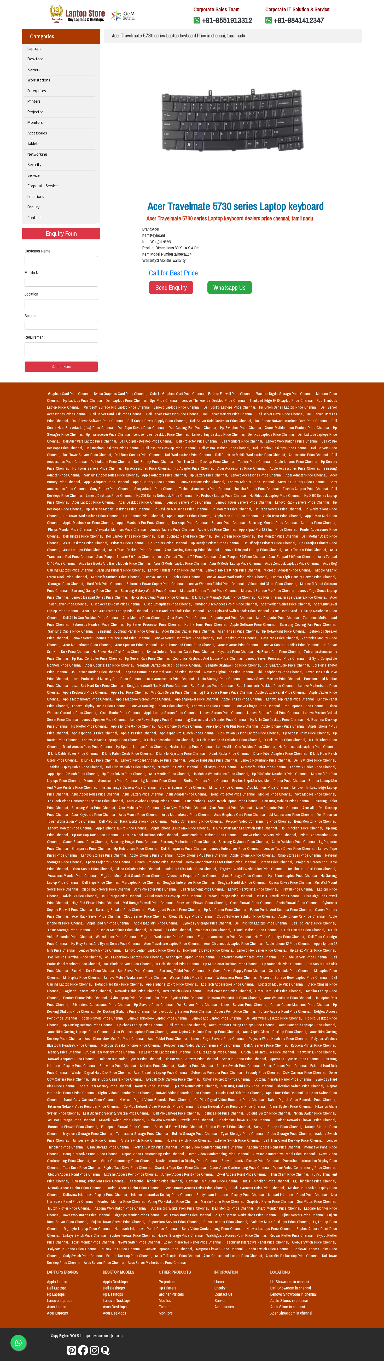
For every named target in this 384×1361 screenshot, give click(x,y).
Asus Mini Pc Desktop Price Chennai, (293, 1255)
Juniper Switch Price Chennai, (95, 1140)
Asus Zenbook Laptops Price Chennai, (293, 563)
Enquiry (33, 207)
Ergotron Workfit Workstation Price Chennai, (252, 869)
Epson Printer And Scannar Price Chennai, (281, 909)
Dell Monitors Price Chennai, (243, 441)
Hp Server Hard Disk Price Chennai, (119, 651)
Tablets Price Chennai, (255, 461)
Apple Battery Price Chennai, (155, 482)
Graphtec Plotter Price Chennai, (271, 1201)
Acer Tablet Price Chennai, (168, 1038)
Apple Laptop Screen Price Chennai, (171, 712)
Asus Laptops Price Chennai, (85, 549)
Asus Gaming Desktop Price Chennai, (193, 549)
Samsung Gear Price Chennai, (94, 807)
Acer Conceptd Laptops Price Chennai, (307, 1025)
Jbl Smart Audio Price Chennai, (287, 665)
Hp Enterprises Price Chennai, (136, 848)
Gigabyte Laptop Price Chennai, (88, 1228)
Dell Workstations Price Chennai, (189, 454)
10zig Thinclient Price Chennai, (267, 1181)
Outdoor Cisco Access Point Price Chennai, (227, 604)
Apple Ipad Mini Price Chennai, (157, 923)
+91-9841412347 (299, 20)
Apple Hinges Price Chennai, (243, 699)
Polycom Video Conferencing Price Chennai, (259, 821)
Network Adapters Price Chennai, (72, 1059)
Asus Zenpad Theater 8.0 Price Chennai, (126, 556)
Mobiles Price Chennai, (275, 794)
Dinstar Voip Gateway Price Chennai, (192, 1059)
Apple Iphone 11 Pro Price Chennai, (122, 828)
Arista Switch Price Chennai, (143, 1140)
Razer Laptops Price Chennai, (226, 1221)
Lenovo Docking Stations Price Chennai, (182, 1011)
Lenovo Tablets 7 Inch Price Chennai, (176, 570)
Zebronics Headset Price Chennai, (98, 624)
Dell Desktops (114, 1288)
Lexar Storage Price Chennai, (70, 930)
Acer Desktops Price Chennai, (142, 502)
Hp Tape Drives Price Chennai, (124, 773)
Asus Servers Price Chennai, (105, 1262)
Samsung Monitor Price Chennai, (274, 522)
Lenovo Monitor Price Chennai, (71, 828)
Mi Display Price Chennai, (82, 977)
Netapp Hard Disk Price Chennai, (119, 984)
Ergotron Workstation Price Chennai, (168, 936)
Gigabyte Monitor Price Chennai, (138, 1215)
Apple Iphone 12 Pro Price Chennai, (172, 984)
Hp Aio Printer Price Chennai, (226, 909)
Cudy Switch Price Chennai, (83, 1255)
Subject (31, 316)
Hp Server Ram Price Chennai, (148, 658)
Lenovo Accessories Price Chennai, (257, 475)
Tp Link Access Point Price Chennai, (285, 1011)
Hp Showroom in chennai (289, 1282)
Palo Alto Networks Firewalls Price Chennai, (181, 1120)
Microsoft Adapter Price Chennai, (288, 570)
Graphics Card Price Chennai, (70, 393)
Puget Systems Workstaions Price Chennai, (246, 1215)
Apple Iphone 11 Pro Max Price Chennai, (181, 828)
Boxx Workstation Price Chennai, (87, 1215)
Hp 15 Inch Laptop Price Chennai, (293, 875)
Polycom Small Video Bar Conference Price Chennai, (203, 1045)
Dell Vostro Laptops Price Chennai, (230, 407)
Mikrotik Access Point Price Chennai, (76, 1188)
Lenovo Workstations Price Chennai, (292, 441)
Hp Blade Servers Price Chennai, (305, 957)
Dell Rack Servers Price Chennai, (139, 454)
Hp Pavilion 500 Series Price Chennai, (182, 509)
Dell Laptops (57, 1288)
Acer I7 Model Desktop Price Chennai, (151, 835)
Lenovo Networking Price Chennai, (253, 889)
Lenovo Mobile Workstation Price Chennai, (136, 977)
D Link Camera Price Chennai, (303, 930)
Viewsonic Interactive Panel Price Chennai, (285, 1154)
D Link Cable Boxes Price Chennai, (74, 753)
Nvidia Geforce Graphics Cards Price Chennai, (181, 651)
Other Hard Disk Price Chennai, (279, 991)
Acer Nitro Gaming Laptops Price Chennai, (79, 1031)
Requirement (35, 337)
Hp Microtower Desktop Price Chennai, (231, 964)
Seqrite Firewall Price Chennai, (229, 1126)
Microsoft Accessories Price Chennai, (111, 780)
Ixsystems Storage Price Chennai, (88, 1133)
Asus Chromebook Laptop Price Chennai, (233, 1255)
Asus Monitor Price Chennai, (170, 773)
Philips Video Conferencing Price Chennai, (213, 1147)
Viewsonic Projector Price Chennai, (193, 875)
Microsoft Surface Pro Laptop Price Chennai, (118, 407)
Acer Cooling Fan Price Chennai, (110, 665)
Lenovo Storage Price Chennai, (104, 855)
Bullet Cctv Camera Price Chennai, (118, 1079)
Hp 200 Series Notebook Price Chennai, (165, 495)
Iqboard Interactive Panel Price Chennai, (298, 1194)
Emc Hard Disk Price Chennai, (94, 970)
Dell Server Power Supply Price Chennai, (157, 421)
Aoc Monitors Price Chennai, (268, 787)
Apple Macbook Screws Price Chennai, (144, 699)
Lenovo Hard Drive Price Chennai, (214, 760)
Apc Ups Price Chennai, (318, 522)
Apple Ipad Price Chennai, (217, 529)
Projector (35, 112)
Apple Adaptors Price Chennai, (165, 475)
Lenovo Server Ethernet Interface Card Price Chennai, (112, 638)
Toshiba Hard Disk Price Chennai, (311, 869)
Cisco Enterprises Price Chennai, (168, 604)
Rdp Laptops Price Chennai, (305, 706)
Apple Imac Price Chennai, (283, 516)
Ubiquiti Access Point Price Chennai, (75, 1174)
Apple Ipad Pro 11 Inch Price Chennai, (188, 733)
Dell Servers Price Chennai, (198, 1004)
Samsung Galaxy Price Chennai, (95, 590)
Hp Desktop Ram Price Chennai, (96, 835)
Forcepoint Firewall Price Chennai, (126, 1126)
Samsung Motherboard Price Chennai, (188, 841)
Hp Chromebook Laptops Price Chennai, (307, 746)
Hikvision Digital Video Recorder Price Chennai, (156, 1099)
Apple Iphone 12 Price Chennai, (289, 943)
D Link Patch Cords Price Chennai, (128, 753)
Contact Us (223, 1294)
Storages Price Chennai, (66, 583)
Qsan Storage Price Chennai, (109, 1147)
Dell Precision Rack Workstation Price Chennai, (134, 821)
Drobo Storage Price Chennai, (290, 1133)
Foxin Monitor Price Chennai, (94, 1242)
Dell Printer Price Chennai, (187, 1025)
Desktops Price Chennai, (191, 522)
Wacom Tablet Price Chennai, (192, 977)
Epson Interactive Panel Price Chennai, (193, 1242)
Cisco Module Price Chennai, (290, 970)
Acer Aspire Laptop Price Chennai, (191, 957)
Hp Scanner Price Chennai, (144, 516)
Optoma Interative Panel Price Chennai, (283, 1079)
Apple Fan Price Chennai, (130, 692)
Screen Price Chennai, (277, 862)
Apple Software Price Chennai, (254, 624)
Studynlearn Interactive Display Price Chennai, (231, 1194)
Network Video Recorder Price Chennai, (185, 1093)
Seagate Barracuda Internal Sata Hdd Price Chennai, (162, 672)
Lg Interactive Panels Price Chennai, (226, 692)
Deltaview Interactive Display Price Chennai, (96, 1194)
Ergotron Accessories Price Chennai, (225, 936)
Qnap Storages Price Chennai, (300, 855)
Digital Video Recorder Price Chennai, (126, 1093)
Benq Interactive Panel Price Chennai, (91, 1154)
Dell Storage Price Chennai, (121, 896)
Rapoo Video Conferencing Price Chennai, (154, 1154)
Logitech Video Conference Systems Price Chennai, (86, 801)
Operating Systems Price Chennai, (295, 1059)
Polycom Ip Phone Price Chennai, (74, 1249)
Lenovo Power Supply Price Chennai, (157, 719)
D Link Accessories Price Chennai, (169, 740)
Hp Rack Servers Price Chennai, (278, 509)
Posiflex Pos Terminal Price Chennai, (75, 957)
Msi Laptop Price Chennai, (141, 882)
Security (34, 165)
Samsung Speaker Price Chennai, (121, 909)
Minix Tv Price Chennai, (227, 787)
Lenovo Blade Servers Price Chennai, (270, 835)
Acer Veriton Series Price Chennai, (286, 604)
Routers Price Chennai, (153, 1086)
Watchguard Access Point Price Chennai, (236, 1235)
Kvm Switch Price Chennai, (184, 991)
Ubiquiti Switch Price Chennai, (269, 1113)
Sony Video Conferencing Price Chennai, (213, 1228)
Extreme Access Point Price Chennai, (131, 1174)
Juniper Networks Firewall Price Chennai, (305, 1120)
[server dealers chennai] (72, 1350)
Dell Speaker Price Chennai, (238, 638)
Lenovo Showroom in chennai (293, 1294)
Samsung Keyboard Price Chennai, (244, 841)
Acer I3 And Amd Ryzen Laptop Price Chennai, (115, 611)
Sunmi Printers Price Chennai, (286, 1065)
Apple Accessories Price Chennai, (295, 468)
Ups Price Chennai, (164, 400)
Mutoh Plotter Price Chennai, (70, 1208)
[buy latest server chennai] (105, 1350)
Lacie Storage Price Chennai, (220, 678)
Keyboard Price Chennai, (236, 651)
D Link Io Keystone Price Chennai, (181, 753)
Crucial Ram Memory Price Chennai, (110, 1052)
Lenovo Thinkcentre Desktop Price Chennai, (214, 400)
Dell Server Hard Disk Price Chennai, (117, 414)
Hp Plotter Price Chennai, (90, 726)
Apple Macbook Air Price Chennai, (89, 522)
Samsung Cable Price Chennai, (71, 631)
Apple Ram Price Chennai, (285, 1093)
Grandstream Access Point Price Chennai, (196, 1188)
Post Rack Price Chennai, (280, 638)
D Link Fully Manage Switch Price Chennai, (224, 597)
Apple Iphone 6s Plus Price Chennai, (232, 726)
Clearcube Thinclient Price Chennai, (156, 1181)
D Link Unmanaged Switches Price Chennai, (229, 740)
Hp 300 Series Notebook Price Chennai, (280, 773)
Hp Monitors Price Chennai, (232, 509)
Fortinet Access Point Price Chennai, (135, 1188)
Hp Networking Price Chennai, (284, 631)
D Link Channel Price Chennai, (178, 964)
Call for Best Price (173, 273)
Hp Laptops (56, 1294)
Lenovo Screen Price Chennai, (222, 712)
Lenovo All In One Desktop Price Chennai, (246, 746)
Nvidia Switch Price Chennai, (315, 1113)
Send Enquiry (171, 287)
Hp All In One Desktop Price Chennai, (277, 719)
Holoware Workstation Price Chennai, (234, 997)
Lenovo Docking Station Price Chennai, (160, 706)
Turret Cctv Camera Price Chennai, (90, 1099)
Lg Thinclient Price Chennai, (314, 1181)
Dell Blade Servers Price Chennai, (129, 964)
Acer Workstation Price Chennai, (288, 997)
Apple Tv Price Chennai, (139, 733)
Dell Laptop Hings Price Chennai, (131, 536)
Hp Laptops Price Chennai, (83, 400)
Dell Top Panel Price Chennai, (314, 923)
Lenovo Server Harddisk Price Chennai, (292, 645)
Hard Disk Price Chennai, (105, 583)
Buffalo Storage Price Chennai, (195, 1133)
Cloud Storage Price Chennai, (191, 916)
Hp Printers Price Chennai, (168, 543)
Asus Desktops (115, 1307)
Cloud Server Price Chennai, (145, 916)
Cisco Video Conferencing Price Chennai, (240, 1167)
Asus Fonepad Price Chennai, (231, 807)
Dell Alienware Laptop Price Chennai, (90, 441)
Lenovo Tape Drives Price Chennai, (290, 848)
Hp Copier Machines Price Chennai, (121, 930)
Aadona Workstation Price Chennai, (122, 1208)
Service (33, 176)
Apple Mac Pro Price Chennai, (237, 516)
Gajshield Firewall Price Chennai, (179, 1126)
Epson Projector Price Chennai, (109, 862)
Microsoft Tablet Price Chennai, (264, 767)
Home (219, 1282)
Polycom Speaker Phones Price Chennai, (131, 1045)
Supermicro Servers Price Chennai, (174, 1221)
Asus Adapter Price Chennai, (187, 794)
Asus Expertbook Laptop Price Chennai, (134, 957)
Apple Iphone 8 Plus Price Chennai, (203, 855)
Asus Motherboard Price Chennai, (187, 814)
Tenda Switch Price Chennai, (269, 1249)
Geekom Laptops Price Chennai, (169, 1249)
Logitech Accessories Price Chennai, (228, 984)
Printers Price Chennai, (128, 543)
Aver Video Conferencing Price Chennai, (123, 1160)
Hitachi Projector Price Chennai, (159, 862)
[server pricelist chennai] (94, 1350)
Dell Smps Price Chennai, (220, 767)
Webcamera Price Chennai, (237, 977)
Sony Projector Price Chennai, (156, 889)
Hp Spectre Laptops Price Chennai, (142, 746)
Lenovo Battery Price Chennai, (203, 482)
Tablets (33, 144)
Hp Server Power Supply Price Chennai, (237, 970)
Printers (33, 102)
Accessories (37, 133)
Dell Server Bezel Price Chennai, (281, 414)
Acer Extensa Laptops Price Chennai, (141, 1031)
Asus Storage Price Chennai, (244, 875)
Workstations (38, 81)
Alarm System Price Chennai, (291, 1106)
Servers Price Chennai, (229, 522)
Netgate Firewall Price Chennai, (220, 1249)
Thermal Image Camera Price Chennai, (128, 787)
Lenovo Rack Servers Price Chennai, (303, 502)
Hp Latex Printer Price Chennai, (313, 950)
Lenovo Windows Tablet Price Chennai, (217, 583)
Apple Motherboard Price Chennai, (88, 699)
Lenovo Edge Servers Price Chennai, (218, 1038)
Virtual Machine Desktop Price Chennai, (173, 896)
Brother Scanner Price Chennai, (183, 787)
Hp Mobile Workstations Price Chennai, (221, 773)
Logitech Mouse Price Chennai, (282, 984)
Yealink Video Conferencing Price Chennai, (304, 1167)
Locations (35, 197)
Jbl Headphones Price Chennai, (281, 672)
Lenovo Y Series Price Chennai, (313, 767)
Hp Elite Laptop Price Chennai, (216, 1052)
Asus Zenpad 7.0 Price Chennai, (292, 556)
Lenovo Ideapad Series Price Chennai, (100, 597)
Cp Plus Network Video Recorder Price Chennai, (160, 1106)
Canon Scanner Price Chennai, (86, 841)
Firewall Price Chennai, (298, 889)
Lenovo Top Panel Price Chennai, (290, 699)
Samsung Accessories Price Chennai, (112, 475)
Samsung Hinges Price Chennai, (134, 841)
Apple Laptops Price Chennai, (189, 516)
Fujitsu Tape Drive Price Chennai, (128, 1167)
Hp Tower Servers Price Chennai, (97, 468)
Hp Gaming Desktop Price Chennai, (89, 1025)
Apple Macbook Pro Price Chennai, (143, 522)
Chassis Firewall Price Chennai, (278, 896)
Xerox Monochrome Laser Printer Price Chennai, (222, 862)
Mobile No (32, 272)
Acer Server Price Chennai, (187, 617)
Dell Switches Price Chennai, (315, 760)
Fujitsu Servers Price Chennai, (303, 1215)
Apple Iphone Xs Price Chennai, (302, 916)
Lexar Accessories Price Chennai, (171, 678)
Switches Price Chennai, (196, 1065)
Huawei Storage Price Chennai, (181, 1235)
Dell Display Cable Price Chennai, (131, 767)
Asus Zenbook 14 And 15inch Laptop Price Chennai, (222, 801)
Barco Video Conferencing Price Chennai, (219, 1154)
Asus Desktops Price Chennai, (86, 543)
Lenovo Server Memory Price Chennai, (273, 678)
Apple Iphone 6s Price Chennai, (181, 726)
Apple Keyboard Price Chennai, (86, 692)
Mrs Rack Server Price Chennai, (174, 692)
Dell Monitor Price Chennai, (279, 536)
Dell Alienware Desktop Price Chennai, (274, 1018)
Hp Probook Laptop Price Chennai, (222, 495)
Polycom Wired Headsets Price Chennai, (279, 1038)
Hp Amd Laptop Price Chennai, (192, 746)
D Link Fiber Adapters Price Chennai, (280, 753)
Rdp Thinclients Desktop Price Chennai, (266, 685)
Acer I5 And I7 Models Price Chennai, (179, 611)
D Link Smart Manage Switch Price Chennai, (246, 828)
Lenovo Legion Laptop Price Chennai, (153, 950)
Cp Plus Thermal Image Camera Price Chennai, (293, 597)
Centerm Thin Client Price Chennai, (213, 1181)
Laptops (34, 49)
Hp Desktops (113, 1294)
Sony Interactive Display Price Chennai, (251, 1160)
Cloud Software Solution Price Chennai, (246, 916)
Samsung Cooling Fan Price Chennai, (308, 624)
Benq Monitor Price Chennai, (315, 821)
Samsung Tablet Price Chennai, (182, 970)
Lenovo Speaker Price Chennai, (105, 719)
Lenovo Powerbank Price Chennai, (266, 760)
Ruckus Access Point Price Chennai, (258, 1188)
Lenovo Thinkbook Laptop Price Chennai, (159, 1018)
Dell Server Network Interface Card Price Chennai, (292, 421)
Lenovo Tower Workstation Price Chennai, (237, 577)
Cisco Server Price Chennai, (93, 869)
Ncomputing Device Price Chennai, (209, 950)
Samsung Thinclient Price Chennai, (99, 1181)
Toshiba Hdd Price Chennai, (224, 1113)
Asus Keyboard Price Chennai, (94, 814)
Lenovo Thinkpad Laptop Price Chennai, (253, 549)
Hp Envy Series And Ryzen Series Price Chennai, (106, 943)
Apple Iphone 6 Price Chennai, (133, 726)
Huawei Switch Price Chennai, (190, 1140)
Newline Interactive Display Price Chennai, (187, 1160)
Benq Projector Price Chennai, (233, 794)
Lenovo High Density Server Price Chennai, (303, 577)
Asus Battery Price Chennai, (143, 794)
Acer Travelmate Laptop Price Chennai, (173, 943)
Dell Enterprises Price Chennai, (184, 848)
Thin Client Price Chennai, (290, 1174)
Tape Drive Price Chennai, (82, 1167)
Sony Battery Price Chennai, (111, 488)
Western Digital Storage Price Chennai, (285, 393)
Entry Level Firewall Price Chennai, (202, 902)
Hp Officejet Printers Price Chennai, (270, 543)
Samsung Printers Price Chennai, (121, 570)
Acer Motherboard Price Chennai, (88, 645)
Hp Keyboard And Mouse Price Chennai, (160, 597)
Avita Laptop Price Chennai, (131, 997)
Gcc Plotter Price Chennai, (316, 1201)
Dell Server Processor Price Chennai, (173, 414)
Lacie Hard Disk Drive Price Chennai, (191, 869)
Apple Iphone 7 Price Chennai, (283, 726)
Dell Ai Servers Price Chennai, (266, 1045)
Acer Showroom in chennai (291, 1313)
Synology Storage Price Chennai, (208, 923)
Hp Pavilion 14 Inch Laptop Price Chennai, (249, 733)
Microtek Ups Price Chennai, (171, 930)
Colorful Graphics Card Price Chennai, (178, 393)
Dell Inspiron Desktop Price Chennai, (170, 448)
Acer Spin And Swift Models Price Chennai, (239, 611)
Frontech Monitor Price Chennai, (121, 1201)
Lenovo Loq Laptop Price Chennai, (218, 1018)
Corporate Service (42, 186)
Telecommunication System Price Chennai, (131, 1059)
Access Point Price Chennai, (235, 1011)
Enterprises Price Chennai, (92, 848)
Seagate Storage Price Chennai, (278, 1126)
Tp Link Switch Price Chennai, (239, 1065)
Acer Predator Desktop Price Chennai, (211, 835)
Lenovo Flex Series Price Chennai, (262, 950)
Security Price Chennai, (263, 1072)
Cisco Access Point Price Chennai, (116, 604)
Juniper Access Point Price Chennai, (188, 1174)
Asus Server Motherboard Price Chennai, (157, 1262)
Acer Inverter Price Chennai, (239, 645)
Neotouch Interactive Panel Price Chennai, (147, 1228)
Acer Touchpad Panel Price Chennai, (188, 645)
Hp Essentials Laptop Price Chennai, (165, 1052)
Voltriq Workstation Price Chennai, (173, 1201)
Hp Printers (167, 1288)
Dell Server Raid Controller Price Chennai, (221, 421)
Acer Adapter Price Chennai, (307, 475)
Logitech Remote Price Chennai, (88, 991)
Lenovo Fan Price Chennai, (213, 706)
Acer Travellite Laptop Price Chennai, (161, 1072)
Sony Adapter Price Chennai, (155, 488)
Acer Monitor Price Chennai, (144, 617)
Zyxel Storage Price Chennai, (243, 1133)
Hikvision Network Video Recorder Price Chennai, (84, 1106)
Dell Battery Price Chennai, (154, 461)
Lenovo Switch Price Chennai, (101, 950)
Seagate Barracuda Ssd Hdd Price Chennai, (170, 665)
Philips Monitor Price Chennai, (71, 529)
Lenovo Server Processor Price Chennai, (276, 658)
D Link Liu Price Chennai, (100, 760)
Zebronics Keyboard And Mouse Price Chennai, (208, 658)
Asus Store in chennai (287, 1307)
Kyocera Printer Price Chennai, (313, 1045)
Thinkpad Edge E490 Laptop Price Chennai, (282, 400)
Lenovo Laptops (59, 1300)
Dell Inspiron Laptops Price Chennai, (262, 923)
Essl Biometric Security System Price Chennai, (117, 1113)
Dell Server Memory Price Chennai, (228, 414)
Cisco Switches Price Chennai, (138, 869)
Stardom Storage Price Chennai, (229, 896)
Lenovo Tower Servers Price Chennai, (244, 502)
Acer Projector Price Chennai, (278, 617)
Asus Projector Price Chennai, (278, 807)
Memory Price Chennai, (65, 1052)
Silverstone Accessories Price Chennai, (102, 1004)
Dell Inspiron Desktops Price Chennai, (113, 448)
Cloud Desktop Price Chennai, (256, 930)
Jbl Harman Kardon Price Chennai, (96, 672)
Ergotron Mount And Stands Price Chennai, (133, 875)
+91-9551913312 (227, 20)
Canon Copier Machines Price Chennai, (300, 1004)
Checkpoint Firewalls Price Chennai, (245, 1120)
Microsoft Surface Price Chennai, (116, 577)
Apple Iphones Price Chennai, (297, 461)
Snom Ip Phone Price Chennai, (245, 1059)
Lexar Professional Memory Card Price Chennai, (107, 678)
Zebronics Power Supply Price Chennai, (155, 583)
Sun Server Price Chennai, (137, 970)
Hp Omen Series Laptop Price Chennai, (289, 407)
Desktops (35, 59)
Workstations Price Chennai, (117, 936)
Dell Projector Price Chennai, (197, 441)
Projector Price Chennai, (213, 930)
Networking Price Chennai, (317, 1052)
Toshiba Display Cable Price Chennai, (76, 767)
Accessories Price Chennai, (309, 454)
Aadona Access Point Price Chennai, (274, 1147)
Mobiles (165, 1300)
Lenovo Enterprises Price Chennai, (235, 848)
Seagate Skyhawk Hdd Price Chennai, (233, 665)
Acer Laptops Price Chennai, (94, 502)
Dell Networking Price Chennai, (203, 889)
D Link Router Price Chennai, (285, 740)
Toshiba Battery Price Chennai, (257, 488)
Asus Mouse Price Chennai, (139, 814)
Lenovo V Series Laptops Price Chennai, (112, 740)
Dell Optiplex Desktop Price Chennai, (147, 441)
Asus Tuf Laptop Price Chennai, (178, 1255)
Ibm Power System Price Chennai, (180, 997)
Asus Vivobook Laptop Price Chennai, (154, 801)
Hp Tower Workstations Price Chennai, (92, 516)
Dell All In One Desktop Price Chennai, (91, 617)
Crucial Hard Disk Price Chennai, (240, 1093)
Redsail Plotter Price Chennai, (292, 1235)
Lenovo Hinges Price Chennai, (259, 706)
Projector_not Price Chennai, (232, 617)
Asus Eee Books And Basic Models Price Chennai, (115, 563)
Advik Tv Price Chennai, (81, 896)
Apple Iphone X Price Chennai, (253, 855)
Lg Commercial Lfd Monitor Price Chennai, (217, 719)
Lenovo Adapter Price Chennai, (252, 482)
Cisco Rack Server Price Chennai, (107, 889)
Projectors (167, 1282)
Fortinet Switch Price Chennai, (156, 1147)
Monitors (35, 123)
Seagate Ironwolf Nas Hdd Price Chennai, (158, 685)
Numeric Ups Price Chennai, (178, 767)
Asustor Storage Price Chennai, (72, 1120)
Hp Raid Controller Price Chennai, (97, 658)
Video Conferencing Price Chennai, (197, 821)
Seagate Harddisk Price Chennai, (242, 882)
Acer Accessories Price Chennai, (242, 468)
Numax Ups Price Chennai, (122, 1249)
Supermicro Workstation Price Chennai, (180, 1208)
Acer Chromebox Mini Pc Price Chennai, (115, 1038)
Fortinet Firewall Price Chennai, (231, 393)
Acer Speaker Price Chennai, (137, 645)
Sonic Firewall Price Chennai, (298, 902)
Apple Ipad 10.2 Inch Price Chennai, (74, 773)
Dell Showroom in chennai (290, 1288)
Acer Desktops (114, 1313)
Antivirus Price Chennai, (158, 1065)
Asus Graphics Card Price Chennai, (240, 814)
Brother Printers (171, 1294)
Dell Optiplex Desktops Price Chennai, (281, 448)
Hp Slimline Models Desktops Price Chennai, (119, 509)
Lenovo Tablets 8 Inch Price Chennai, (233, 570)
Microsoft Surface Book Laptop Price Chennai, (294, 977)
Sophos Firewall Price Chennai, (132, 1235)
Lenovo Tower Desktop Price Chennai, (161, 434)
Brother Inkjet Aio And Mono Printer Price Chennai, (269, 780)
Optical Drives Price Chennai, (290, 882)
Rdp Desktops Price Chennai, (213, 685)
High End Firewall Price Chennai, (96, 902)
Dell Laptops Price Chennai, (127, 400)
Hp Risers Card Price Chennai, (279, 651)
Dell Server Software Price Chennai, (98, 421)
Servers (33, 70)
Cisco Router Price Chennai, (121, 712)
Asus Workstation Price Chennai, (188, 1215)
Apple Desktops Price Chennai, (294, 841)
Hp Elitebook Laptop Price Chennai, (276, 495)
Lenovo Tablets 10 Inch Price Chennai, (174, 577)
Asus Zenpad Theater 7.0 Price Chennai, (188, 556)
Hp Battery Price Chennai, (209, 475)
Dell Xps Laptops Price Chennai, (272, 434)
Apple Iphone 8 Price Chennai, (152, 855)
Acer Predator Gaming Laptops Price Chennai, (243, 1025)
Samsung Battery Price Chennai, (303, 482)
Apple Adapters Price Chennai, (107, 482)
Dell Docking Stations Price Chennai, (124, 1011)
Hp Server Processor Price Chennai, (155, 624)
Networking (37, 155)
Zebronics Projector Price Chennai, (217, 1072)
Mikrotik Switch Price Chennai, (123, 1120)
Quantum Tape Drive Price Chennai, (181, 1167)
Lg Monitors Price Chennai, (161, 780)
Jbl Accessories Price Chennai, (292, 814)
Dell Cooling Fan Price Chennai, (193, 427)
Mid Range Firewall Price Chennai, (148, 902)
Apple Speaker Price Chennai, (197, 699)
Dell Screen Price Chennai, (235, 536)
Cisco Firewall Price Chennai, (252, 902)
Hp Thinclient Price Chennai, (302, 828)
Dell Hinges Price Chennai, (83, 536)
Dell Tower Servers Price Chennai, (88, 454)
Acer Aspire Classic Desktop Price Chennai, (275, 1031)
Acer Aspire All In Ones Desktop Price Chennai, (206, 1031)
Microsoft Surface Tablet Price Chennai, (209, 590)
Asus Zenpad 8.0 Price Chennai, (242, 556)
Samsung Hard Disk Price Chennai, (248, 1086)
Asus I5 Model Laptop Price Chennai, (236, 563)
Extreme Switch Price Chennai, (237, 1140)
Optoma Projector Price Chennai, (227, 1079)
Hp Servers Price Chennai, (154, 1004)
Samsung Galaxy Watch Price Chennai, (149, 590)
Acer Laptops (57, 1313)
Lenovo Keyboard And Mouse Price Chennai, (154, 760)
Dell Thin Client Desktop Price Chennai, (206, 461)
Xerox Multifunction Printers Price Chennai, (298, 427)
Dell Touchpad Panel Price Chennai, (185, 536)
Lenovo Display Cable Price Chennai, (100, 706)
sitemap (117, 1335)
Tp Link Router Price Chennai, (196, 1086)
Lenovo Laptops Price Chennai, (178, 407)
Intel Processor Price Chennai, (230, 991)
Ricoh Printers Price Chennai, (103, 1018)
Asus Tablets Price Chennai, (306, 549)
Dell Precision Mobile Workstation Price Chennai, (251, 454)
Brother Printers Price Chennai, (207, 780)
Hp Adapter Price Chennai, (195, 468)
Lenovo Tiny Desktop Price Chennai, (219, 434)
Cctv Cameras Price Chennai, (305, 1072)
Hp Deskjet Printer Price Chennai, (216, 543)
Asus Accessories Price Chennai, (96, 794)
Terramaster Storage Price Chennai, (143, 1133)
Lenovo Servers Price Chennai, (190, 502)
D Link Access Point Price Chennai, (88, 746)
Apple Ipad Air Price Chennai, (109, 923)
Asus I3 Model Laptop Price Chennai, (180, 563)
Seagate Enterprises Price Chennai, (189, 882)
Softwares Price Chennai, (118, 1065)
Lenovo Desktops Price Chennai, (110, 495)
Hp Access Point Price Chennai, (307, 733)
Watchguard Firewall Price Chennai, (175, 909)
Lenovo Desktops (117, 1300)
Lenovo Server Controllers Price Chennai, (184, 638)
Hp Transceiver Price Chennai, (109, 434)
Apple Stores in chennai (289, 1300)
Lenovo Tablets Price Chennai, (173, 529)
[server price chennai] (83, 1350)
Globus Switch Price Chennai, (314, 1242)
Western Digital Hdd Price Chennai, (229, 672)
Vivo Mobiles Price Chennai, (315, 794)
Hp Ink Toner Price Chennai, (206, 624)
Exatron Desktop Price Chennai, (129, 1255)
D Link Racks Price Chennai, (230, 753)
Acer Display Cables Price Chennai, (189, 631)
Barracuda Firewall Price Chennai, (73, 1126)
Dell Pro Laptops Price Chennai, (177, 1113)
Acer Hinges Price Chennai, (239, 631)
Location (31, 294)
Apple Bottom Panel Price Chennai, (281, 692)
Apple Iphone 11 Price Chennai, (95, 733)
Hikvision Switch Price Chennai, (301, 1086)
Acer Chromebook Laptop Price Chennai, (234, 943)
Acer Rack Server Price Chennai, (97, 916)
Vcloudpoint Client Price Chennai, (273, 583)
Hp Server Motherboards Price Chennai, (248, 957)
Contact (34, 218)
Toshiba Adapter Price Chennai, (306, 488)
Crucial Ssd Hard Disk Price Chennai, (268, 1052)
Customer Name (37, 251)
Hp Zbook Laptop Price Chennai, (141, 1025)
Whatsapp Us (229, 287)
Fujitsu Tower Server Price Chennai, (118, 1221)
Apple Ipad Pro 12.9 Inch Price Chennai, (268, 529)
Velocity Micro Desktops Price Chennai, (281, 1221)
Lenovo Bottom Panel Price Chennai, (274, 712)
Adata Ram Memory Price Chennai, (106, 1086)
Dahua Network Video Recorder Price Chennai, (232, 1106)
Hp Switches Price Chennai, (241, 427)
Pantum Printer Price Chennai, (86, 997)
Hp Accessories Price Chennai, (148, 468)
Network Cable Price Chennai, (138, 991)
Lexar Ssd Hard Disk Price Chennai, (98, 685)
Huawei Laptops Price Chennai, (270, 1228)
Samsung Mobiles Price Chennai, (286, 801)
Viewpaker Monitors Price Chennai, (122, 529)
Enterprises (36, 91)
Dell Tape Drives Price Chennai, (142, 427)
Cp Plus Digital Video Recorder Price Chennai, (230, 1099)
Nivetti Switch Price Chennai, (140, 1242)
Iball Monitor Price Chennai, (233, 1208)
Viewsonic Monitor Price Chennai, (73, 875)
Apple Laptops (58, 1282)
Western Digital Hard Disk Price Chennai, (102, 1072)
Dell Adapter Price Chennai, (111, 461)
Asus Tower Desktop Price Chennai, (135, 549)
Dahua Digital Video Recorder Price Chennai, (302, 1099)
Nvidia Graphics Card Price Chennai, (121, 393)
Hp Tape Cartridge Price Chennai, (280, 936)
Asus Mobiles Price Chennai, (140, 807)
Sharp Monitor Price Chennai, (279, 1208)
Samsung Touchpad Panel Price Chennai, (128, 631)
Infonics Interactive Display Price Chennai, (162, 1194)
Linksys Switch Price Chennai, (85, 1235)
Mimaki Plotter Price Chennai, (223, 1201)
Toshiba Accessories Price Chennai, (205, 488)
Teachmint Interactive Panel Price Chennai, (257, 1242)
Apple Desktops (115, 1282)
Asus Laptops (57, 1307)
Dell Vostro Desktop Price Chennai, (225, 448)
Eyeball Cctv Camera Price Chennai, (173, 1079)
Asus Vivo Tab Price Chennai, (186, 807)
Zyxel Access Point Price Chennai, (242, 1174)
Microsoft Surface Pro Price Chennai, (268, 590)
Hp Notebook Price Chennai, (283, 964)
